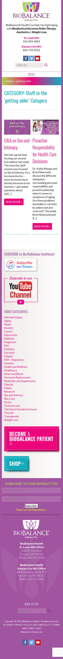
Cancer (8, 331)
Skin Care (9, 398)
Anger (7, 324)
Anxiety (8, 328)
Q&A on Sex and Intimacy (17, 144)
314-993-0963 (31, 41)
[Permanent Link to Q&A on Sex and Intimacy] (17, 132)
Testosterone (12, 405)
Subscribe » (31, 505)
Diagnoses (10, 342)
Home (9, 81)
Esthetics (9, 349)
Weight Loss (11, 419)
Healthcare (10, 370)
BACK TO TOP (32, 604)
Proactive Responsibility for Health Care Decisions (45, 151)
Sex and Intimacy (13, 395)
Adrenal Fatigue (13, 317)
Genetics (9, 363)
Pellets (8, 388)
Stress (7, 402)
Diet (6, 345)
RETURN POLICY (42, 624)
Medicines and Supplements (20, 381)
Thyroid (8, 412)
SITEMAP (8, 624)
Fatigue (8, 356)
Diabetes (9, 338)
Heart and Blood (13, 373)
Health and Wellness (16, 366)
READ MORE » (14, 202)
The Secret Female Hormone (20, 409)
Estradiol (9, 352)
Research (9, 391)
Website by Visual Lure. (31, 632)
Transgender (11, 416)
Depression (10, 335)
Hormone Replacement (17, 377)
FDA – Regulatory (14, 359)
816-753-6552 (31, 50)
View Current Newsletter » (31, 509)
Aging (7, 320)
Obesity (8, 384)
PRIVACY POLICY (24, 624)
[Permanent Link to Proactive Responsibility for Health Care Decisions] (46, 132)
